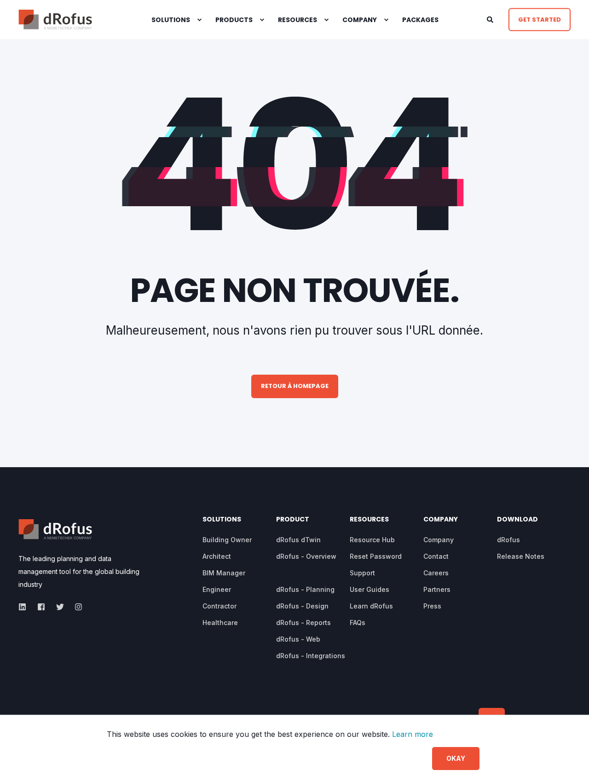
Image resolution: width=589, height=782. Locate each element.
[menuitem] (199, 20)
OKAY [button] (455, 758)
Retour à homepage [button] (295, 386)
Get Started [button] (539, 19)
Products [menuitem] (234, 19)
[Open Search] (491, 19)
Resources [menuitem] (369, 520)
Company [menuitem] (359, 19)
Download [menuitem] (517, 520)
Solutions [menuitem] (170, 19)
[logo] (55, 529)
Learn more (412, 734)
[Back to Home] (55, 20)
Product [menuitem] (292, 520)
